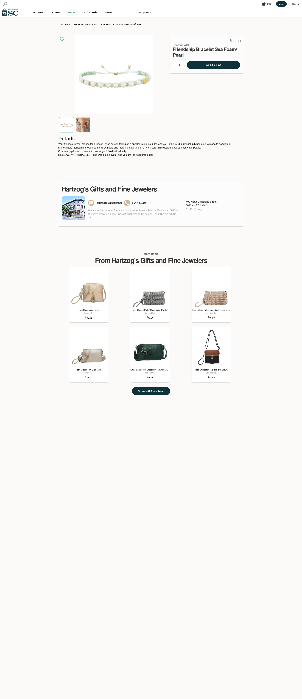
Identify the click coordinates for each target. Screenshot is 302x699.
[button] (5, 4)
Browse (65, 24)
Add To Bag (213, 65)
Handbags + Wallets (85, 24)
